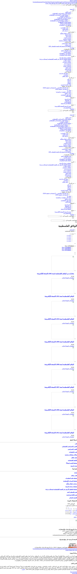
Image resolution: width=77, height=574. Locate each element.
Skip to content (73, 0)
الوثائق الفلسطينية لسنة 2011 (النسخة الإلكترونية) (59, 296)
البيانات (64, 277)
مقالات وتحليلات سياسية (71, 454)
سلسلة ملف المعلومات (71, 478)
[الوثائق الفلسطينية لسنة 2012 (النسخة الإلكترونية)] (37, 422)
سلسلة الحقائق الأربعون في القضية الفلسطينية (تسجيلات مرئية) (61, 489)
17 (76, 512)
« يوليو (75, 517)
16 (66, 510)
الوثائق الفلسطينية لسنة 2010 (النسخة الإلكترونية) (59, 319)
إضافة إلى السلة (70, 277)
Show (66, 247)
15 (67, 510)
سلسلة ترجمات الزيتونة (71, 486)
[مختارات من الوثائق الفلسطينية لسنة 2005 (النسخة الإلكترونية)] (37, 263)
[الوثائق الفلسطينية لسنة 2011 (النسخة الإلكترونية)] (37, 286)
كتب (76, 443)
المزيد (23, 569)
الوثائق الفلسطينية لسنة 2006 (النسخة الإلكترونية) (59, 410)
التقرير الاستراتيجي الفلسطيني (69, 446)
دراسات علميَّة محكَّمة (71, 483)
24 (76, 513)
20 (70, 512)
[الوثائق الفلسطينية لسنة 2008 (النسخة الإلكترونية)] (37, 354)
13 (70, 510)
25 (74, 513)
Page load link (73, 572)
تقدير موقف (74, 475)
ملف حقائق (74, 457)
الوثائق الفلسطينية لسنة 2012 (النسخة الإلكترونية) (59, 432)
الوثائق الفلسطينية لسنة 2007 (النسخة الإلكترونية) (59, 387)
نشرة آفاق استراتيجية (71, 495)
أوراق (75, 472)
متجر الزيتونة (74, 466)
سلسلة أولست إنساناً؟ (71, 463)
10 (76, 510)
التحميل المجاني (73, 497)
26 (73, 513)
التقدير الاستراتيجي (72, 449)
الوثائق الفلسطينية (72, 460)
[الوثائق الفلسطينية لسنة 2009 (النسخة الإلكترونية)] (37, 331)
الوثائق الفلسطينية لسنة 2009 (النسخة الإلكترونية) (59, 341)
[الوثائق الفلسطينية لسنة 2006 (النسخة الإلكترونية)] (37, 400)
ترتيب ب (69, 235)
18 (74, 512)
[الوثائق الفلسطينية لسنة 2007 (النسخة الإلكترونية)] (37, 377)
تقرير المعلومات (73, 452)
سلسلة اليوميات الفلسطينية (70, 481)
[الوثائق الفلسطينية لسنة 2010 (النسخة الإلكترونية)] (37, 309)
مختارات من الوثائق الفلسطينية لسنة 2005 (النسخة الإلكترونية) (55, 273)
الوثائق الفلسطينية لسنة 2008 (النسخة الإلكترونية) (59, 364)
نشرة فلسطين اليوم (72, 492)
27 (70, 513)
